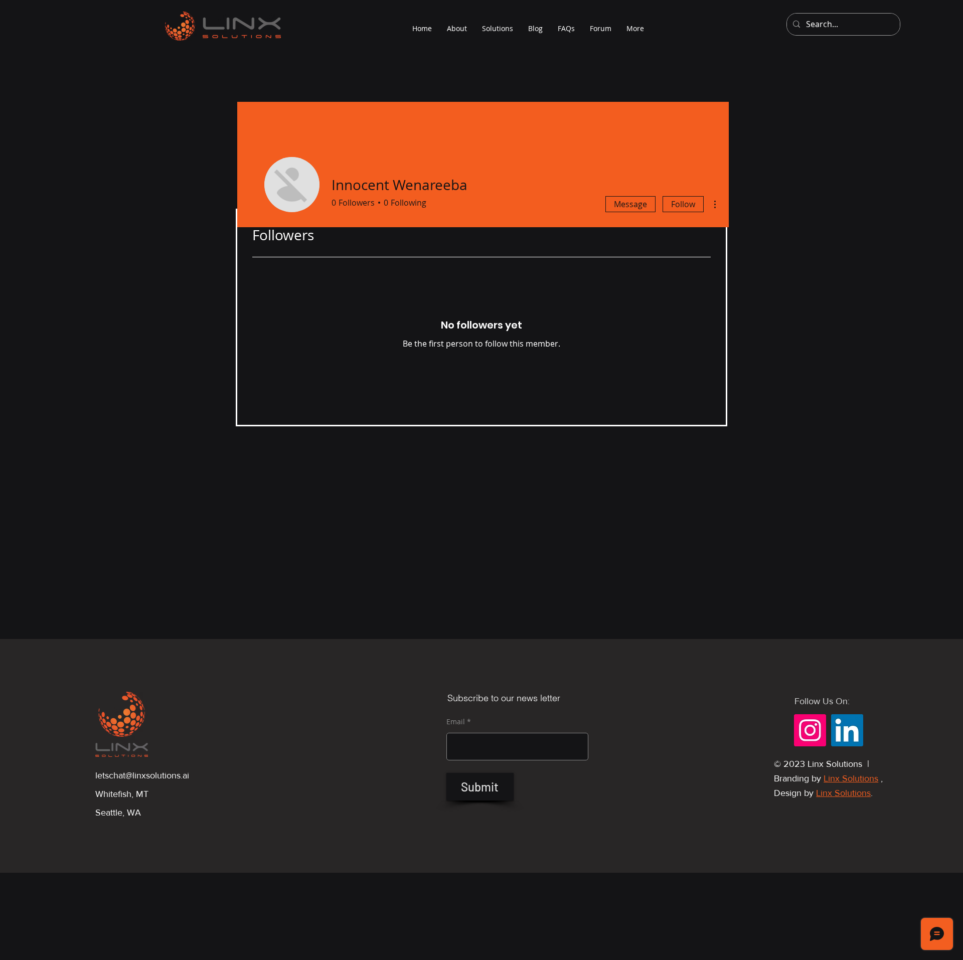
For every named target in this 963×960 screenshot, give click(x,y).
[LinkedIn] (847, 730)
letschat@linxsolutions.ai (142, 775)
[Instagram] (810, 730)
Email (455, 721)
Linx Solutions (851, 778)
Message (630, 204)
